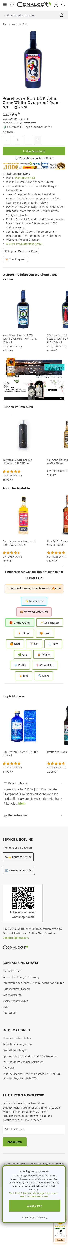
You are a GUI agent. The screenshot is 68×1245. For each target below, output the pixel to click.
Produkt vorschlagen (15, 1050)
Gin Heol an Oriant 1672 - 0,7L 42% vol (21, 753)
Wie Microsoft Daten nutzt (34, 1196)
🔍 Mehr (43, 676)
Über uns (8, 1068)
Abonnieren (14, 1142)
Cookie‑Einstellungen (15, 1001)
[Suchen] (61, 15)
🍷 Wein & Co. (45, 665)
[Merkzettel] (12, 4)
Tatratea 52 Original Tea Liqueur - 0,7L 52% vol (17, 461)
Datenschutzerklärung (16, 989)
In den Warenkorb (34, 151)
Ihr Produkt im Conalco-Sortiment (23, 1062)
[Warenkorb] (63, 4)
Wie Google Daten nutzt (45, 1193)
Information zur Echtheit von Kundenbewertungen (33, 983)
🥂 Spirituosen (49, 622)
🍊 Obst (15, 644)
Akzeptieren (34, 1205)
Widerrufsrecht (12, 995)
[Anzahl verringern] (7, 140)
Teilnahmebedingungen (17, 1044)
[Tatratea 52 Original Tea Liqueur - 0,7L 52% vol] (23, 434)
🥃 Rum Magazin (15, 259)
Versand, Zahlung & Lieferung (21, 977)
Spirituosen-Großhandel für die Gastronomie (30, 1056)
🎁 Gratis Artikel (19, 622)
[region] (34, 59)
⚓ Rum (53, 644)
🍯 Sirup (45, 633)
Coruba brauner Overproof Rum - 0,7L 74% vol (19, 543)
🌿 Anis (22, 654)
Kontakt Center (12, 971)
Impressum (10, 1012)
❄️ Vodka (20, 665)
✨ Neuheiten (34, 601)
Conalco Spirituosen (15, 937)
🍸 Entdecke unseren (34, 588)
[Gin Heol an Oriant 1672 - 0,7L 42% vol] (23, 726)
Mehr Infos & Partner (20, 1193)
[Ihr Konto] (56, 4)
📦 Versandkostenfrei (34, 612)
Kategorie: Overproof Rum (21, 251)
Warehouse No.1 (25, 177)
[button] (60, 1226)
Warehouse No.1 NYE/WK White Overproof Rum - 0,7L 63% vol (19, 339)
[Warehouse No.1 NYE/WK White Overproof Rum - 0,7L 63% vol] (23, 309)
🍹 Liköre (24, 633)
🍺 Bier (23, 676)
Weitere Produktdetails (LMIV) (24, 244)
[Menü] (4, 4)
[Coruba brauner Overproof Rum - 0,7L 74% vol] (23, 515)
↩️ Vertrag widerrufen (18, 870)
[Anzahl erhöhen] (28, 140)
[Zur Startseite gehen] (34, 4)
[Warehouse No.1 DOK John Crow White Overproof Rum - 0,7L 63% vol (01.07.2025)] (34, 59)
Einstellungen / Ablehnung (34, 1217)
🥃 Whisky (43, 654)
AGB (5, 1006)
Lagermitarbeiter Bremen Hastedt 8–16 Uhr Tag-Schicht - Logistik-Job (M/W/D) (32, 1076)
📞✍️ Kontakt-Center (18, 857)
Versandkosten (29, 122)
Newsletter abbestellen (17, 1038)
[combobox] (27, 15)
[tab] (33, 793)
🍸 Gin (34, 644)
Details (60, 1240)
